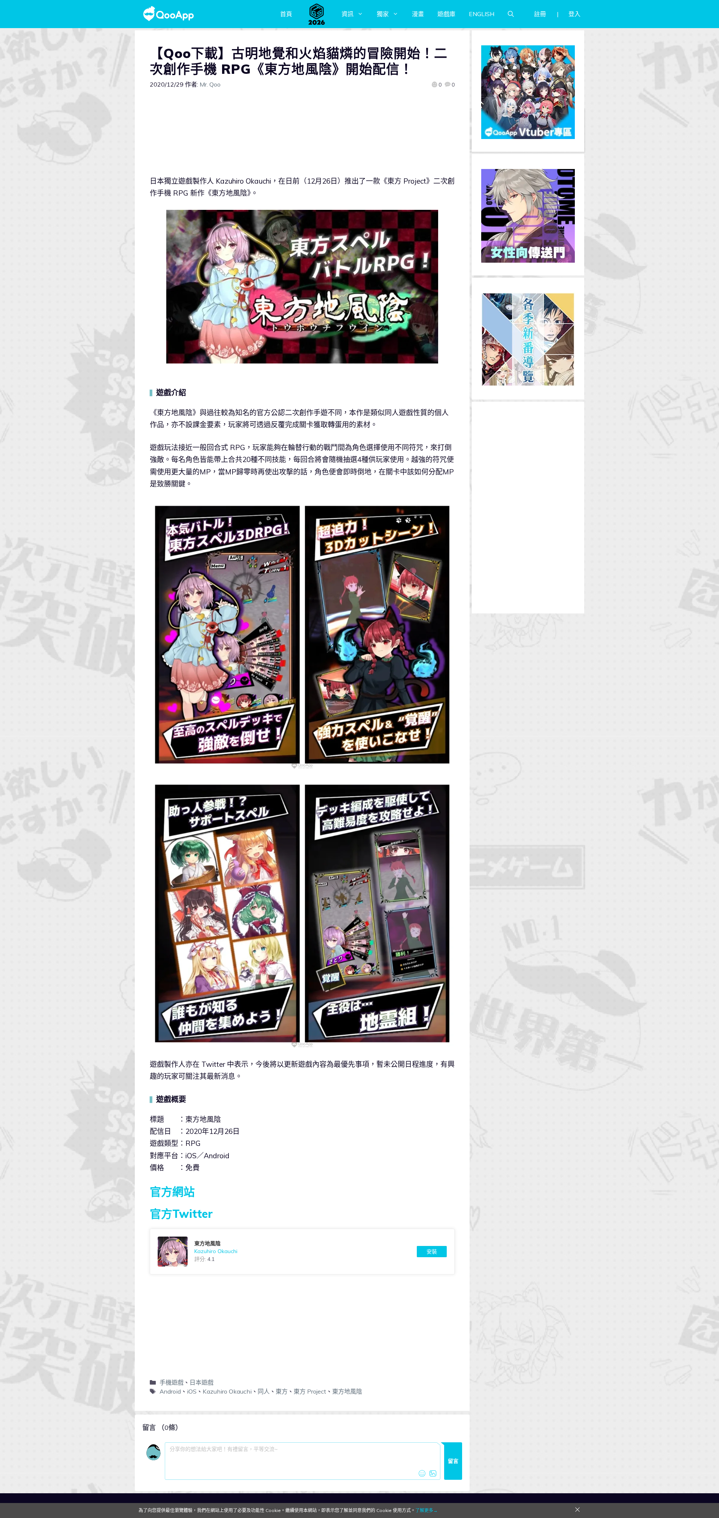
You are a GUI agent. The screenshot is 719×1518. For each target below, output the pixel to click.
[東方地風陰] (302, 1251)
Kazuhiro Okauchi (227, 1391)
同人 (264, 1391)
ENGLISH (481, 14)
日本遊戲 (201, 1382)
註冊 (540, 14)
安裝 (432, 1251)
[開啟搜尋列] (511, 14)
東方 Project (310, 1391)
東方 (282, 1391)
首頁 (286, 14)
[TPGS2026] (317, 14)
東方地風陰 (347, 1391)
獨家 (383, 14)
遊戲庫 (446, 14)
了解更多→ (426, 1510)
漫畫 (418, 14)
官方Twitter (181, 1214)
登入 (574, 14)
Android (170, 1391)
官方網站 (172, 1191)
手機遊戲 (171, 1382)
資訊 (348, 14)
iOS (192, 1391)
